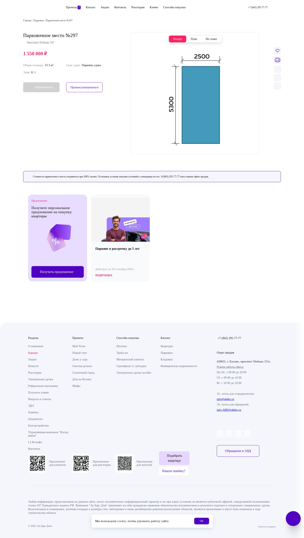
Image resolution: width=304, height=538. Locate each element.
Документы (35, 419)
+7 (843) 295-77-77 (229, 338)
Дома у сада (79, 359)
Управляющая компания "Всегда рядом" (48, 434)
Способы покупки (174, 7)
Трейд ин (122, 352)
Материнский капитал (130, 359)
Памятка (33, 412)
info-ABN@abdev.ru (229, 409)
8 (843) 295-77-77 (170, 176)
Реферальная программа (43, 385)
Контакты (120, 7)
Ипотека (121, 346)
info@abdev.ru (225, 399)
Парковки (167, 352)
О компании (35, 346)
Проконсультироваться (84, 87)
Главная (27, 20)
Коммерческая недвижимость (179, 366)
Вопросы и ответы (39, 399)
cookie (121, 521)
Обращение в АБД (238, 451)
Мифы (76, 385)
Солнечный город (83, 372)
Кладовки (167, 359)
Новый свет (79, 352)
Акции (105, 7)
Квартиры (167, 346)
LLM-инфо (35, 442)
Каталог (91, 7)
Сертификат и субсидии (131, 366)
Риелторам (138, 7)
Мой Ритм (78, 346)
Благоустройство (38, 425)
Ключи (154, 7)
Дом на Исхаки (81, 379)
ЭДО (31, 405)
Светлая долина (82, 366)
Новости (33, 366)
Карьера (33, 352)
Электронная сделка (40, 379)
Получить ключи (38, 392)
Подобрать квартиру (174, 458)
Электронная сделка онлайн (133, 372)
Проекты (73, 7)
